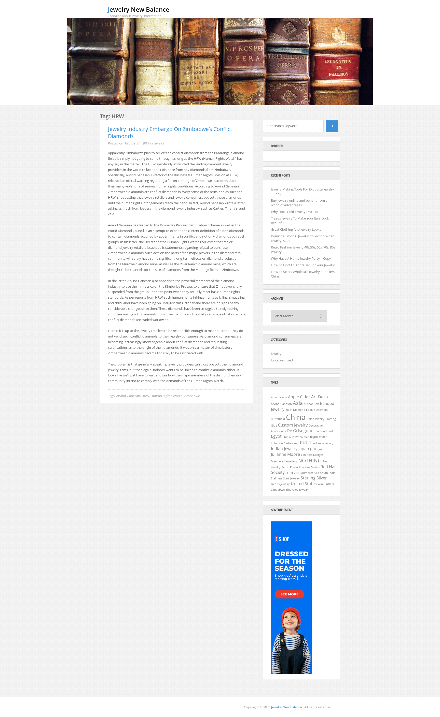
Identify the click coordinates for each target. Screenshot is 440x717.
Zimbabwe (192, 395)
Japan (303, 448)
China (296, 417)
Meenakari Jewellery (284, 461)
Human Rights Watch (166, 395)
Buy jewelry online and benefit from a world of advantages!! (299, 202)
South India (327, 473)
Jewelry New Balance (138, 9)
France (287, 436)
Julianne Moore (285, 454)
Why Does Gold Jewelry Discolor (295, 211)
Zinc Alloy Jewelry (297, 489)
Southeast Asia (309, 473)
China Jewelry (315, 419)
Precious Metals (309, 467)
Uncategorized (282, 360)
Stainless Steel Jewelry (285, 478)
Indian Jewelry (284, 448)
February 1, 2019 (137, 143)
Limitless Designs (312, 455)
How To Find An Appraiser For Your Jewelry (303, 265)
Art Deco (319, 397)
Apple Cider (299, 397)
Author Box (311, 404)
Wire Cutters (326, 484)
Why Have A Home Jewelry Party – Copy (301, 258)
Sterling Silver (314, 478)
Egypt (276, 436)
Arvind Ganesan (128, 395)
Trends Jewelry (280, 484)
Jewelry (159, 143)
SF (287, 473)
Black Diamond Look (299, 410)
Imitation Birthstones (285, 443)
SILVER (294, 473)
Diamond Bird (323, 431)
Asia (298, 403)
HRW (145, 395)
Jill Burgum (317, 449)
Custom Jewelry (293, 425)
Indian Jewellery (322, 443)
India (305, 442)
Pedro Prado (289, 467)
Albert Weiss (279, 397)
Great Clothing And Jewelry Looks (296, 229)
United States (304, 483)
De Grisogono (300, 430)
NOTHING (310, 460)
